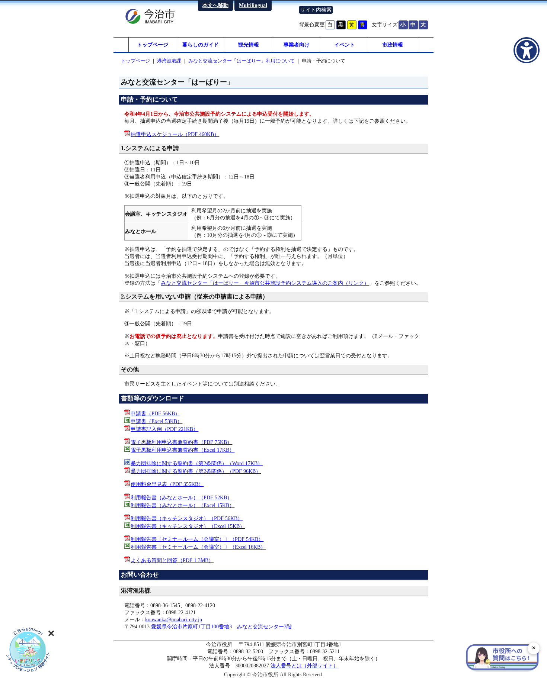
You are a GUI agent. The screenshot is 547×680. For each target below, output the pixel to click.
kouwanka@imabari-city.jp (173, 619)
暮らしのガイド (200, 45)
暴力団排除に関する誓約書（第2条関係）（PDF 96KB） (196, 471)
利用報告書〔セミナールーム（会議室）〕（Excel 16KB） (198, 547)
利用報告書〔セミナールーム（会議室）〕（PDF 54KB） (197, 539)
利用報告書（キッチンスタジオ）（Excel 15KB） (188, 526)
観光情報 (248, 45)
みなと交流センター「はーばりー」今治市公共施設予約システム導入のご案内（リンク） (265, 283)
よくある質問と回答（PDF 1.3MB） (172, 560)
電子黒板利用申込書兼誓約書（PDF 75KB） (181, 442)
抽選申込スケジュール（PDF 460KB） (175, 134)
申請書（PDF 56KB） (155, 413)
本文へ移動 (215, 5)
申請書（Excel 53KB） (156, 421)
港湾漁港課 (169, 61)
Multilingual (253, 5)
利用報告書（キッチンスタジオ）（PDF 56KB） (187, 518)
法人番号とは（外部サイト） (304, 665)
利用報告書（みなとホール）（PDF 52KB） (181, 497)
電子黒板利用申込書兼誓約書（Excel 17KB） (182, 450)
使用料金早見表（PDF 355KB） (167, 484)
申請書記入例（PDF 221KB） (164, 429)
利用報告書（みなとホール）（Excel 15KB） (182, 505)
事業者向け (297, 45)
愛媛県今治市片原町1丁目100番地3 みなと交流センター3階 (221, 626)
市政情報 (392, 45)
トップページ (152, 45)
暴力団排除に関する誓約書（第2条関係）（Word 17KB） (197, 463)
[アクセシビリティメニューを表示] (527, 50)
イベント (344, 45)
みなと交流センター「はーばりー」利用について (241, 61)
